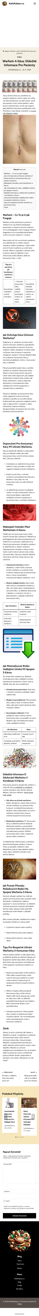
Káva (19, 57)
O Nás (19, 1285)
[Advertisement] (19, 27)
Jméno (7, 1191)
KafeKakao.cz (16, 70)
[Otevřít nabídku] (35, 3)
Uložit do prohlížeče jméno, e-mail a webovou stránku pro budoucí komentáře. (19, 1207)
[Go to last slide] (6, 1116)
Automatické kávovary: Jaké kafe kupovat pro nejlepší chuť (9, 1116)
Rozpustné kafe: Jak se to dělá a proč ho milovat (30, 1076)
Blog (19, 1282)
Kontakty (19, 1289)
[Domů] (3, 51)
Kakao (19, 1268)
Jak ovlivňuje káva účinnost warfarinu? (18, 176)
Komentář (8, 1164)
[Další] (33, 1116)
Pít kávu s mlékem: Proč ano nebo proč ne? (9, 1076)
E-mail (7, 1201)
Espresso (20, 1264)
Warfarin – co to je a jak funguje (16, 173)
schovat (22, 169)
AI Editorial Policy (19, 1314)
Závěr (6, 207)
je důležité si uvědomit (23, 787)
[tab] (15, 1137)
